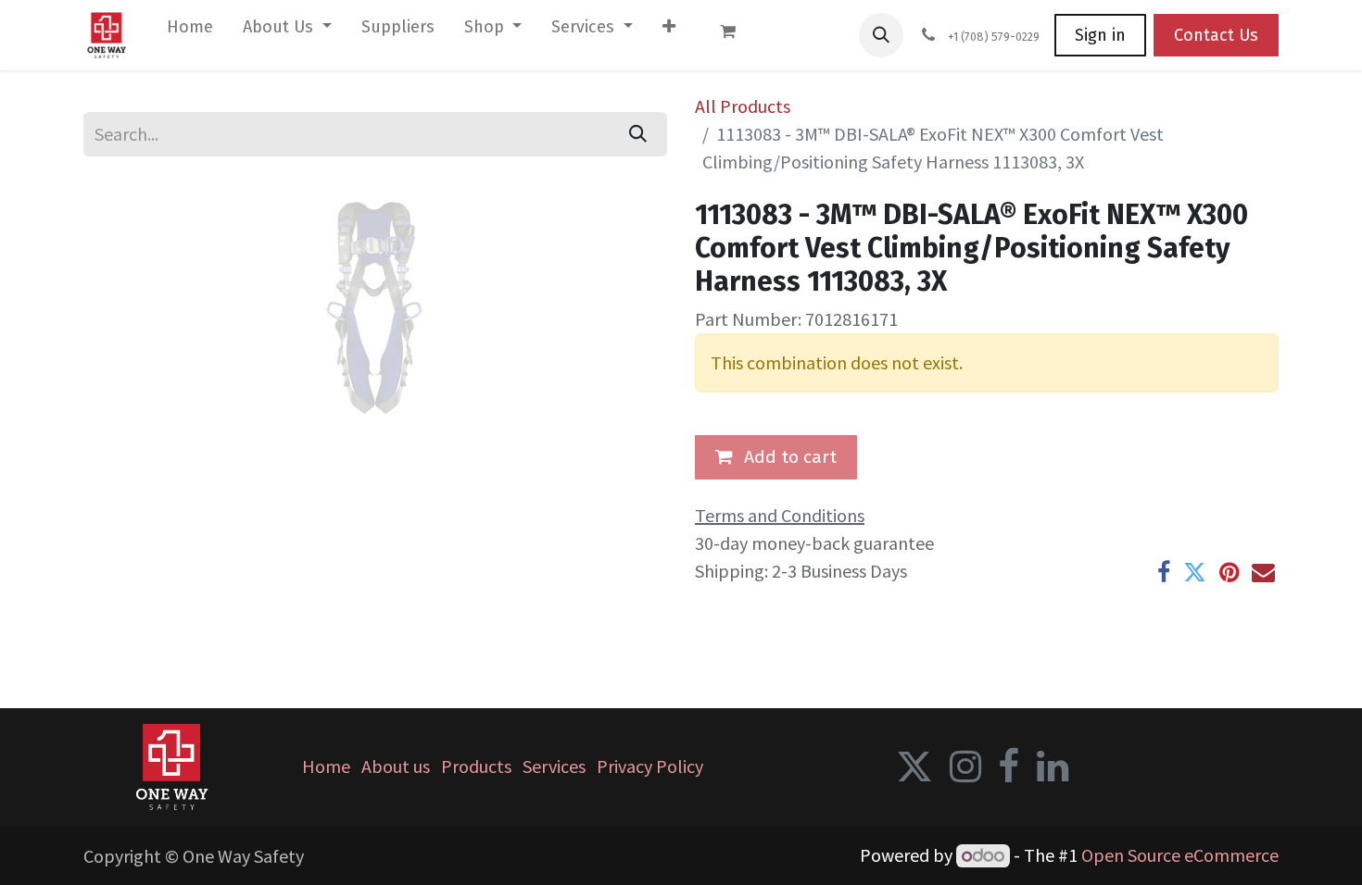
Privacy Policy (650, 766)
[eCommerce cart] (736, 35)
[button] (881, 35)
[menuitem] (190, 31)
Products (476, 766)
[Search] (638, 134)
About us (395, 766)
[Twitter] (1194, 572)
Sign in (1100, 35)
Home (326, 766)
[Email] (1263, 572)
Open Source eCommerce (1180, 854)
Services (554, 766)
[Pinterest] (1229, 572)
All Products (742, 106)
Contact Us (1216, 35)
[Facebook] (1163, 572)
